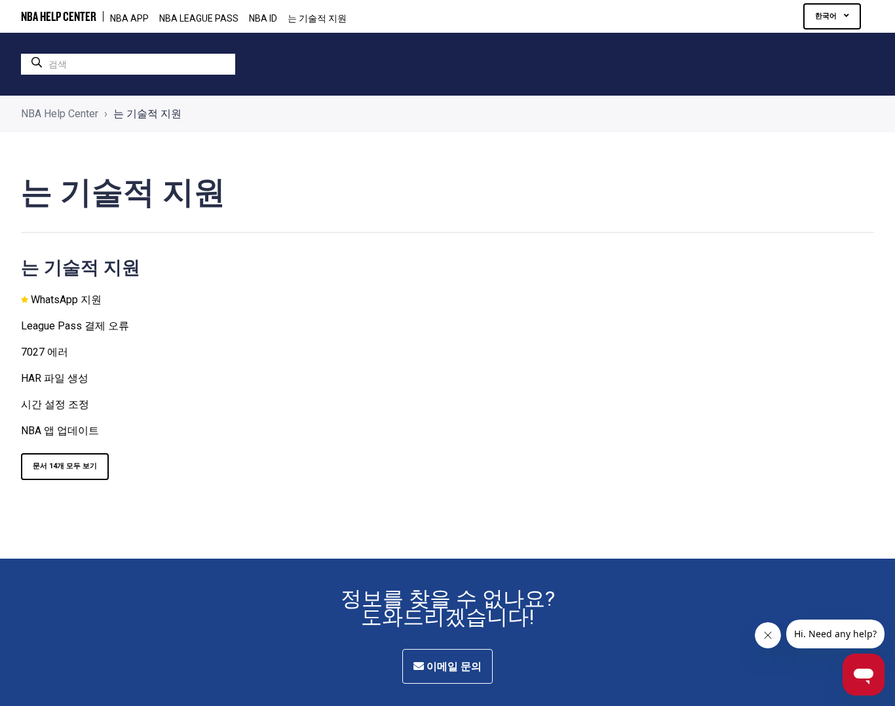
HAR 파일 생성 (54, 378)
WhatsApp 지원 (66, 299)
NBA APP (129, 18)
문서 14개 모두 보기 (65, 466)
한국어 (827, 16)
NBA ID (263, 18)
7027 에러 (44, 352)
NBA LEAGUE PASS (198, 18)
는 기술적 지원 (317, 18)
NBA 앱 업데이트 (60, 430)
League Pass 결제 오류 (75, 326)
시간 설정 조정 (55, 404)
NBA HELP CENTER (58, 16)
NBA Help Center (59, 113)
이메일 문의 (453, 666)
